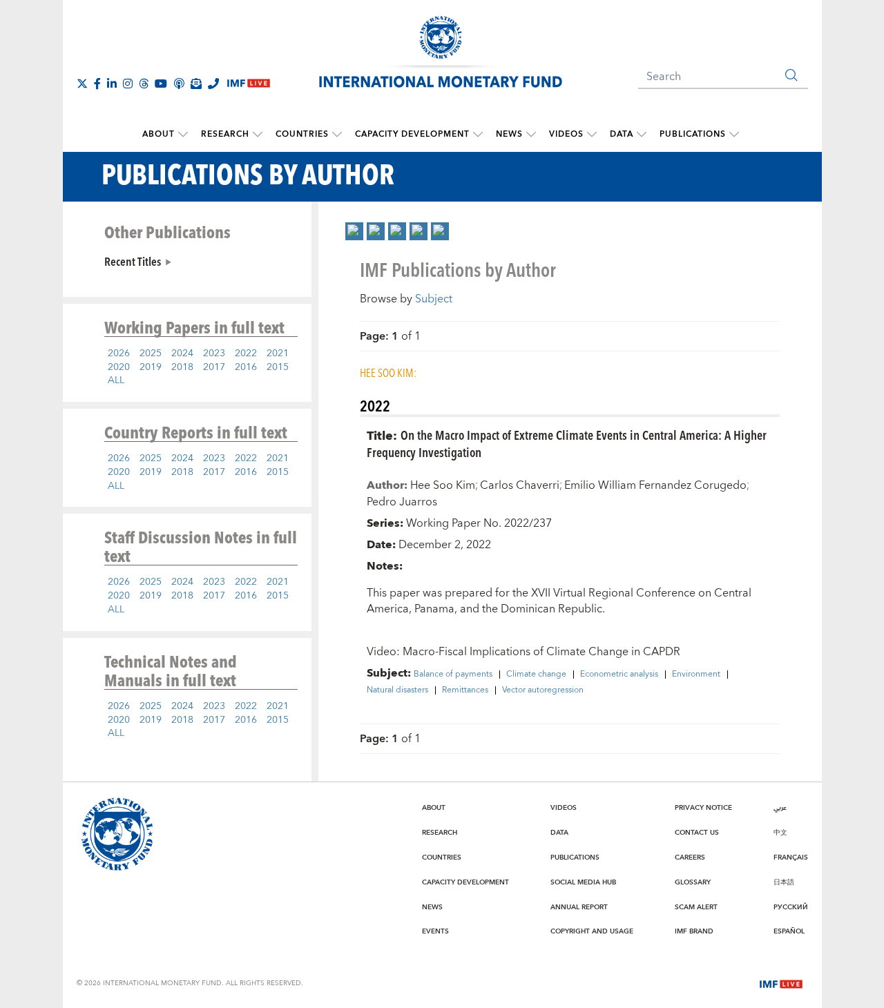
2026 (119, 353)
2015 (278, 367)
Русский (791, 907)
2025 (151, 353)
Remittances (465, 690)
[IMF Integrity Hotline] (213, 83)
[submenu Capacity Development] (478, 134)
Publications (693, 134)
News (509, 134)
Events (435, 931)
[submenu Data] (641, 134)
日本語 (784, 882)
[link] (354, 231)
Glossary (693, 882)
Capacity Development (412, 134)
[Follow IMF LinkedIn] (112, 83)
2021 (278, 353)
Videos (566, 134)
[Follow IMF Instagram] (128, 83)
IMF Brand (694, 931)
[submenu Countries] (337, 134)
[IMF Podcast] (178, 83)
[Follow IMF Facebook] (97, 83)
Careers (690, 857)
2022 (246, 353)
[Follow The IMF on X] (82, 83)
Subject (433, 299)
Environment (696, 674)
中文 (780, 832)
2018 (182, 367)
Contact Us (697, 832)
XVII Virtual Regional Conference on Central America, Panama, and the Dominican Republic (559, 601)
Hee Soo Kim (442, 485)
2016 (246, 367)
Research (225, 134)
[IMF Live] (781, 982)
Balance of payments (453, 674)
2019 (151, 367)
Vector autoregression (543, 690)
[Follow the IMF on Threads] (143, 83)
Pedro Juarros (402, 502)
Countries (302, 134)
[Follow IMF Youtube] (161, 83)
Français (791, 857)
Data (621, 134)
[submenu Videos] (592, 134)
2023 (214, 353)
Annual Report (579, 907)
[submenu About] (183, 134)
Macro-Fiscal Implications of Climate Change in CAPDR (541, 651)
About (158, 134)
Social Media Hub (583, 882)
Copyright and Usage (591, 931)
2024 (182, 353)
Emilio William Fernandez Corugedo (655, 485)
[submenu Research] (257, 134)
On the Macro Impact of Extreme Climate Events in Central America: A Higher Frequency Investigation (567, 443)
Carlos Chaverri (519, 485)
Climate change (536, 674)
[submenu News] (531, 134)
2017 (214, 367)
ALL (116, 380)
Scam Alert (696, 907)
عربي (780, 808)
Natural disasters (397, 690)
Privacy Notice (703, 808)
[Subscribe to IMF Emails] (196, 83)
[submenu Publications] (734, 134)
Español (789, 931)
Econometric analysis (619, 674)
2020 (119, 367)
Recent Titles (132, 261)
